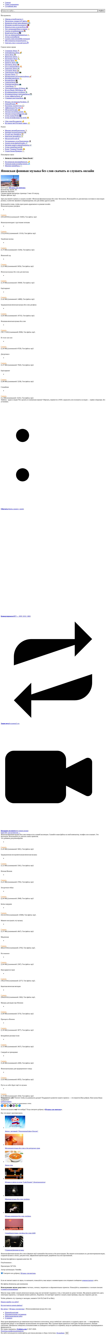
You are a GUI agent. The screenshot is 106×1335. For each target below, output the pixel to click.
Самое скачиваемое (12, 4)
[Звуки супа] (14, 1162)
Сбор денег (14, 121)
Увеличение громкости (17, 21)
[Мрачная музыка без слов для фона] (14, 1195)
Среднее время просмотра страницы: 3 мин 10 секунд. (20, 193)
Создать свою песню (17, 39)
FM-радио (12, 110)
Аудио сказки (13, 116)
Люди (10, 55)
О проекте (8, 1318)
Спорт (10, 86)
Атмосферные (13, 53)
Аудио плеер (13, 147)
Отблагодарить (6, 1101)
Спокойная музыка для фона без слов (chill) (20, 1233)
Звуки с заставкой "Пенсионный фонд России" (21, 1131)
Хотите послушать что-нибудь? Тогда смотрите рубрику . (31, 1109)
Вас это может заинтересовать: (12, 1113)
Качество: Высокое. (8, 191)
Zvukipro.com (22, 1329)
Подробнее (60, 1333)
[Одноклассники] (5, 1105)
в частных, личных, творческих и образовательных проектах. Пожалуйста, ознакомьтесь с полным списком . (51, 1288)
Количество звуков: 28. (9, 189)
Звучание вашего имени (18, 145)
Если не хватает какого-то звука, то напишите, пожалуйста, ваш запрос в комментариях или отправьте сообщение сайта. (49, 1280)
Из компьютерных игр (16, 92)
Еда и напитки (13, 66)
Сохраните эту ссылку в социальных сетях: (16, 1103)
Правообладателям (11, 1312)
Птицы (11, 60)
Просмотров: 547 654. (8, 1266)
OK (67, 1333)
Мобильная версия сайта (13, 1316)
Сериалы (11, 82)
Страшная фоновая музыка (14, 1250)
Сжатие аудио (15, 31)
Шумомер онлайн (17, 25)
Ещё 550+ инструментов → (10, 833)
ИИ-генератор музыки (16, 41)
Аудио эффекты (14, 96)
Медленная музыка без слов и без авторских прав (22, 1148)
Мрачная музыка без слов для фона (17, 1199)
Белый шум (13, 33)
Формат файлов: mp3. (8, 195)
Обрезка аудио (14, 19)
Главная (8, 2)
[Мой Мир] (19, 1105)
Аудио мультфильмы (17, 118)
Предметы (12, 64)
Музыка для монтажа (17, 102)
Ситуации (12, 70)
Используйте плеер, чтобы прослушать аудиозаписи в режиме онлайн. (26, 204)
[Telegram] (8, 1105)
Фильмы (11, 80)
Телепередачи (13, 84)
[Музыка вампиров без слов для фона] (14, 1212)
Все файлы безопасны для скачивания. (14, 1284)
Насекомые (12, 58)
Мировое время (13, 166)
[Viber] (13, 1105)
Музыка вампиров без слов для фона (18, 1216)
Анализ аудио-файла (16, 143)
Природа (11, 62)
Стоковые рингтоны (15, 98)
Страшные (12, 51)
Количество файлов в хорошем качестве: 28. (16, 1259)
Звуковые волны (15, 132)
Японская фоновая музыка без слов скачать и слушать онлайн (47, 171)
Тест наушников (17, 29)
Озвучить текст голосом (16, 43)
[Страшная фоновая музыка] (14, 1246)
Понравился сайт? (8, 1098)
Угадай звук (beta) (14, 134)
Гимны (11, 104)
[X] (11, 1105)
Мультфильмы (13, 78)
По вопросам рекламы (17, 162)
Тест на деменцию (17, 35)
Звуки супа (9, 1165)
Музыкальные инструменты (18, 76)
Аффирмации (14, 108)
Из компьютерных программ (18, 94)
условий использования (9, 1289)
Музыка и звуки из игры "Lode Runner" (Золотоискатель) (25, 1182)
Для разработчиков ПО (16, 88)
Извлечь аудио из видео (16, 27)
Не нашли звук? (17, 123)
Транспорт (12, 68)
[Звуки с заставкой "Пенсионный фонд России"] (15, 1128)
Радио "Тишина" (15, 149)
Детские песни (15, 112)
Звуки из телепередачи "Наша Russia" (19, 158)
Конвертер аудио (17, 23)
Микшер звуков (16, 130)
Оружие (11, 74)
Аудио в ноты (12, 37)
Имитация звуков (14, 136)
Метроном (12, 138)
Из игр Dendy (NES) (15, 90)
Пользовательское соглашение (15, 1314)
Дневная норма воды (17, 164)
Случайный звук (11, 6)
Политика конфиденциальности (12, 1331)
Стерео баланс (14, 151)
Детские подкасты (16, 114)
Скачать (3, 215)
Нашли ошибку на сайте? (10, 1302)
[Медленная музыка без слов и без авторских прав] (14, 1145)
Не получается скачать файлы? (11, 1305)
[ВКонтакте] (2, 1105)
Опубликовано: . (7, 1262)
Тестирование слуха (18, 141)
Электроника (13, 72)
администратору (88, 1280)
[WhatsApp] (16, 1105)
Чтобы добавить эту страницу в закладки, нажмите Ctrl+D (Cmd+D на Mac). (28, 1298)
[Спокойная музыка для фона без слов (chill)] (14, 1229)
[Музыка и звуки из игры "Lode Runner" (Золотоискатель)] (14, 1179)
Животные (12, 56)
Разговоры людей (14, 106)
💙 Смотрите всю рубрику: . (18, 1273)
